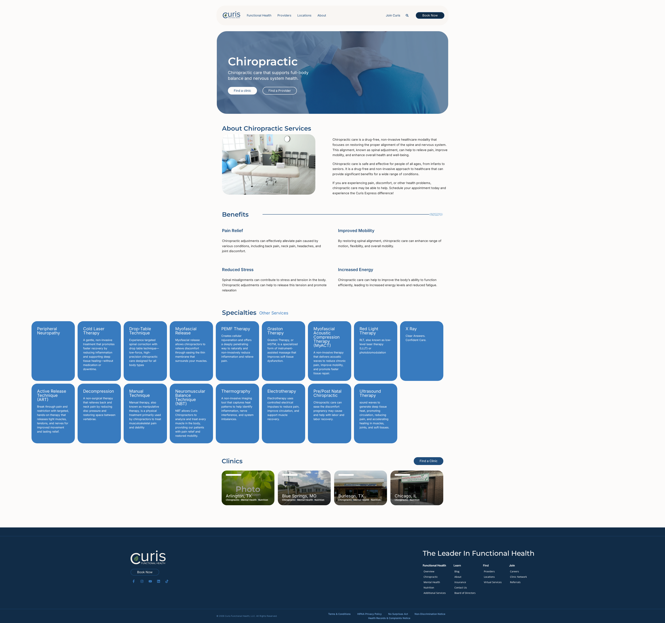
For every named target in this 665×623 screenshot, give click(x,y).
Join (512, 565)
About (321, 15)
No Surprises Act (398, 613)
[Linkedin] (159, 581)
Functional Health (259, 15)
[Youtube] (150, 581)
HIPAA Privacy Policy (369, 613)
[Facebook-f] (134, 581)
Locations (304, 15)
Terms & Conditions (339, 613)
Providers (284, 15)
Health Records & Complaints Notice (389, 618)
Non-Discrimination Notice (430, 613)
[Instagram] (142, 581)
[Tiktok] (167, 581)
